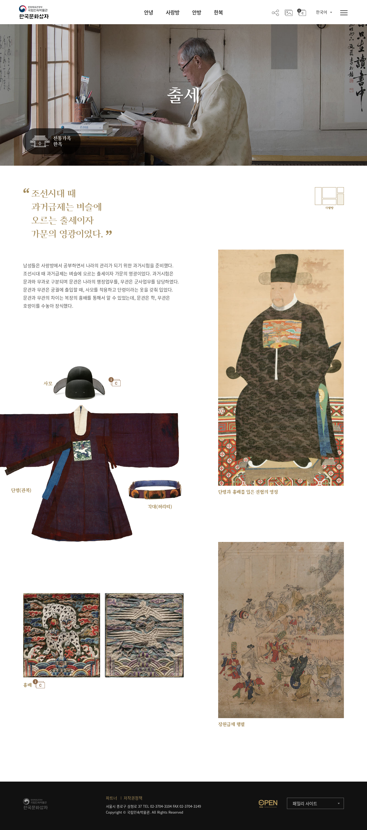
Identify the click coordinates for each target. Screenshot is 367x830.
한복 (218, 12)
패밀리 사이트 (305, 803)
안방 (196, 12)
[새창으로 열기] (267, 804)
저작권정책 (133, 798)
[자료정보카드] (301, 12)
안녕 (148, 12)
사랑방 (172, 12)
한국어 (321, 12)
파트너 (111, 798)
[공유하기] (275, 12)
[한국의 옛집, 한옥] (52, 141)
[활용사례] (289, 12)
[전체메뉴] (344, 13)
